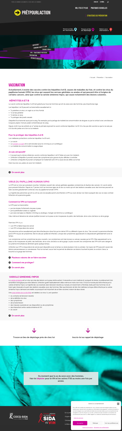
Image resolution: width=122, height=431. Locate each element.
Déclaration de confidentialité (101, 427)
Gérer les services (78, 418)
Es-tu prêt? (68, 412)
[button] (118, 404)
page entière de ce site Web (21, 293)
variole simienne (16, 280)
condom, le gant (18, 144)
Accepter (80, 423)
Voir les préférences (111, 423)
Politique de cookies (87, 427)
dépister (41, 378)
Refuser (95, 423)
